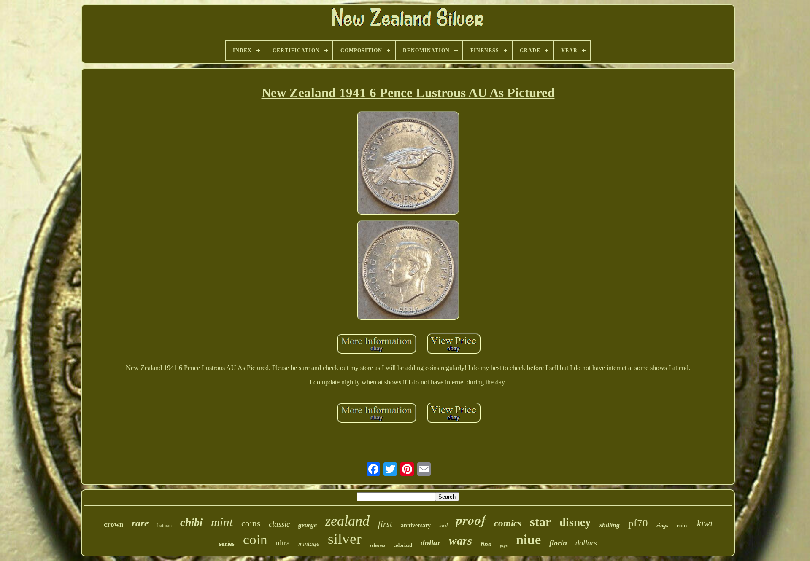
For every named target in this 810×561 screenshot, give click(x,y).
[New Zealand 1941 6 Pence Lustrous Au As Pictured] (408, 163)
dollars (586, 543)
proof (471, 519)
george (307, 525)
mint (222, 522)
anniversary (416, 525)
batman (164, 526)
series (227, 543)
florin (558, 543)
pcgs (504, 545)
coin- (682, 525)
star (540, 522)
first (385, 524)
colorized (403, 545)
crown (113, 525)
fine (486, 544)
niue (528, 539)
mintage (308, 543)
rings (662, 525)
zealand (347, 521)
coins (250, 523)
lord (443, 526)
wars (460, 540)
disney (575, 522)
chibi (191, 522)
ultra (283, 543)
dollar (430, 542)
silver (345, 539)
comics (507, 523)
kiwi (705, 523)
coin (255, 539)
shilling (609, 525)
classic (279, 524)
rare (140, 523)
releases (377, 545)
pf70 (638, 523)
